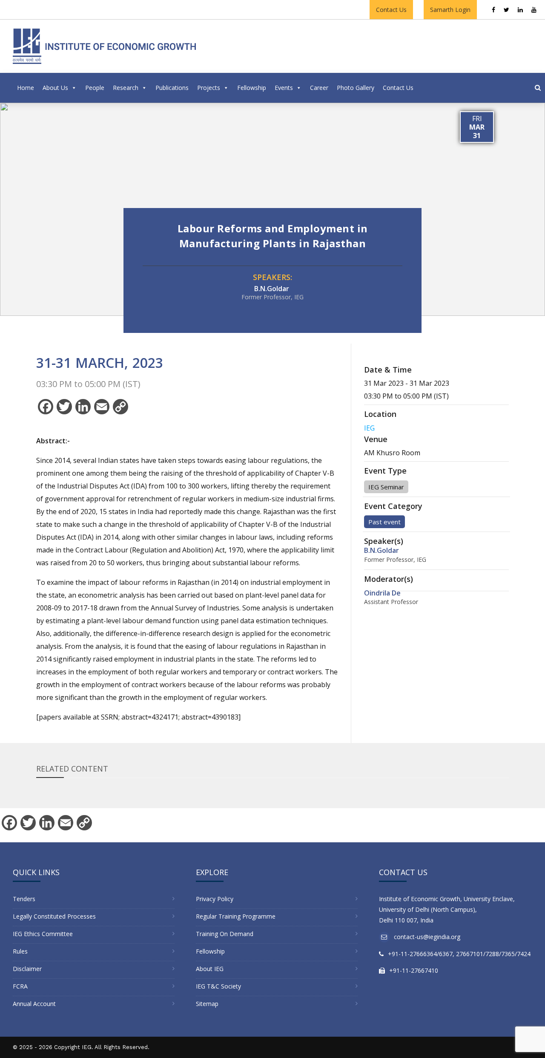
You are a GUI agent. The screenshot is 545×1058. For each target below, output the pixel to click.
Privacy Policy (214, 899)
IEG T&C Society (218, 986)
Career (319, 88)
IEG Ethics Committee (43, 934)
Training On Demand (224, 934)
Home (25, 88)
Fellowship (251, 88)
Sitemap (207, 1004)
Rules (20, 951)
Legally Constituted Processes (54, 916)
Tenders (24, 899)
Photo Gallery (355, 88)
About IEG (210, 969)
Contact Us (391, 10)
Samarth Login (450, 10)
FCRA (20, 986)
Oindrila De (382, 593)
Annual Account (34, 1004)
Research (125, 88)
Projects (208, 88)
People (94, 88)
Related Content (72, 768)
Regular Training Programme (235, 916)
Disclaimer (27, 969)
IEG (369, 428)
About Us (55, 88)
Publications (172, 88)
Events (284, 88)
